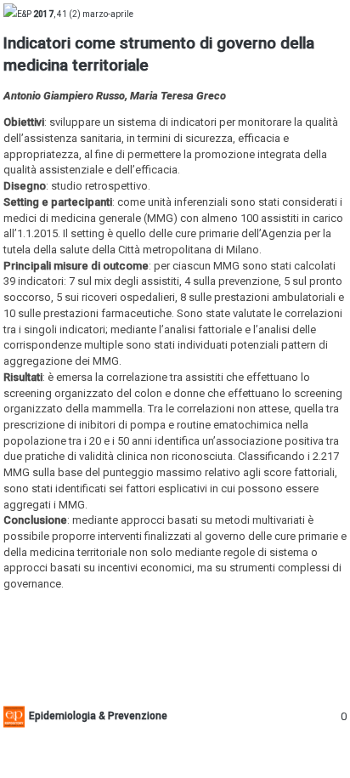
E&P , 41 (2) (75, 14)
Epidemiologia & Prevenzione (98, 716)
